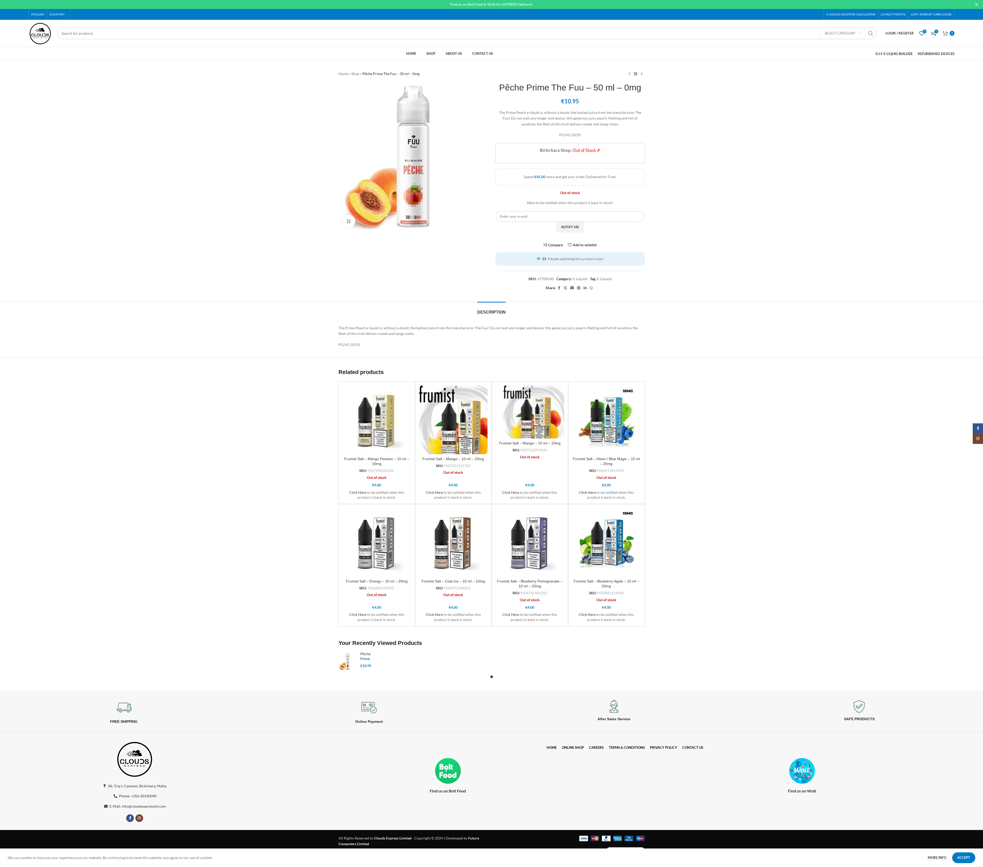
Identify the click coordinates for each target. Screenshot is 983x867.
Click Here (357, 492)
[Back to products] (635, 74)
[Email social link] (572, 288)
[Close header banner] (976, 4)
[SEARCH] (871, 33)
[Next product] (642, 74)
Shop (355, 73)
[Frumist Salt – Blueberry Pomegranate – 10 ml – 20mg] (529, 542)
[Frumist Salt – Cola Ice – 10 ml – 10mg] (453, 542)
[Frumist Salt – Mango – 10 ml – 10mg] (529, 412)
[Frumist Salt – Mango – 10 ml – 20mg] (453, 420)
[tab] (491, 309)
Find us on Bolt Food (448, 790)
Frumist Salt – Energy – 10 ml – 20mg (377, 581)
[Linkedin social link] (585, 288)
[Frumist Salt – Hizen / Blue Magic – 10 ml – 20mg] (606, 420)
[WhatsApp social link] (591, 288)
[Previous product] (629, 74)
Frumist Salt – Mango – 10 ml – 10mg (530, 443)
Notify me (570, 227)
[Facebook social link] (559, 288)
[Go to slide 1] (491, 677)
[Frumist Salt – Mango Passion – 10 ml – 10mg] (377, 420)
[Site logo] (40, 33)
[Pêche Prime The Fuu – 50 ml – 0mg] (347, 661)
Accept (963, 857)
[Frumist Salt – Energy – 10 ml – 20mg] (377, 542)
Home (343, 73)
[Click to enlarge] (348, 221)
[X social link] (565, 288)
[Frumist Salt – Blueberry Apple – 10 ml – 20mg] (606, 542)
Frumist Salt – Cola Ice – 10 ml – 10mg (453, 581)
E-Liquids (580, 279)
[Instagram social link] (139, 818)
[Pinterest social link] (578, 288)
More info (937, 857)
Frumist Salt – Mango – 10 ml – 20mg (453, 459)
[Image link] (134, 758)
